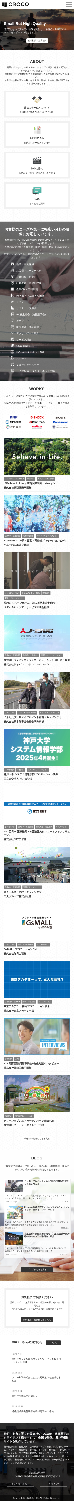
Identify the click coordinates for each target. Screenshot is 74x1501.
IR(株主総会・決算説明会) (31, 314)
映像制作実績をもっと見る (37, 1138)
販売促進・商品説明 (27, 327)
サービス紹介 (23, 339)
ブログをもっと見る (37, 1269)
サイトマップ (53, 1484)
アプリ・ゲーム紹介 (27, 333)
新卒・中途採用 (25, 264)
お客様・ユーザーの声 (28, 270)
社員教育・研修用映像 (28, 283)
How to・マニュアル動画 (30, 295)
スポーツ (21, 358)
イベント (21, 301)
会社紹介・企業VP (26, 276)
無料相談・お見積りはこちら (37, 1320)
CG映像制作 (23, 345)
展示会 (20, 320)
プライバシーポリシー (21, 1484)
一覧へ (53, 1343)
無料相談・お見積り (37, 40)
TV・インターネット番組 (30, 352)
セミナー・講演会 (26, 308)
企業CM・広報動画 (27, 289)
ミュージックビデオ (27, 364)
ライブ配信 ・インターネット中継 (35, 371)
